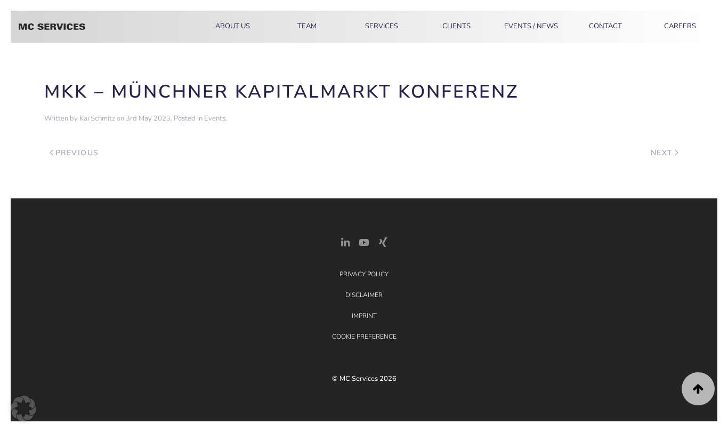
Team (307, 26)
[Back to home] (52, 27)
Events (214, 118)
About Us (232, 26)
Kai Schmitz (97, 118)
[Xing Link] (382, 241)
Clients (456, 26)
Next (662, 153)
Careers (680, 26)
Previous (77, 153)
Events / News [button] (531, 26)
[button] (698, 388)
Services (381, 26)
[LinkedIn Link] (345, 241)
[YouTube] (364, 241)
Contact (605, 26)
